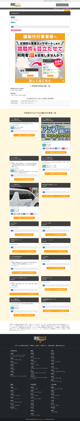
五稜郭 (20, 356)
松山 (53, 411)
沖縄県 (52, 410)
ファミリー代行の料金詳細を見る (55, 235)
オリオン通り (34, 358)
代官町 (35, 392)
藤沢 (35, 378)
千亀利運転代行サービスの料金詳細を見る (56, 311)
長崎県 (52, 394)
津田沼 (45, 368)
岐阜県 (52, 373)
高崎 (35, 361)
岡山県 (32, 394)
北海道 (11, 353)
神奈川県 (33, 376)
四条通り (13, 395)
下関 (33, 402)
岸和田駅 (20, 95)
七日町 (13, 372)
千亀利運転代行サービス (49, 299)
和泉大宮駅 (16, 95)
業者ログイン (44, 345)
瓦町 (33, 408)
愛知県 (52, 380)
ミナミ (15, 398)
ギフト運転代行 (14, 299)
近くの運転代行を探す (23, 345)
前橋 (33, 361)
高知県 (32, 413)
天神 (58, 388)
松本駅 (63, 371)
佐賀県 (52, 390)
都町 (53, 402)
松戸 (36, 368)
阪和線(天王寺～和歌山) (17, 88)
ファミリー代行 (46, 223)
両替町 (56, 378)
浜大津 (13, 392)
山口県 (32, 400)
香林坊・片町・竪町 (56, 361)
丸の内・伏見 (58, 381)
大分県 (52, 400)
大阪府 (63, 8)
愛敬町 (53, 392)
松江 (33, 392)
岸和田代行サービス (16, 240)
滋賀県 (11, 390)
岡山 (33, 395)
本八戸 (13, 359)
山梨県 (52, 367)
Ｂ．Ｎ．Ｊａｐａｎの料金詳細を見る (55, 251)
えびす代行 (13, 223)
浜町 (59, 395)
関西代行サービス (47, 278)
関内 (35, 377)
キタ (12, 398)
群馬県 (32, 360)
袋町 (60, 371)
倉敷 (35, 395)
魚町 (21, 402)
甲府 (53, 368)
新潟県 (52, 353)
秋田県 (11, 368)
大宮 (33, 365)
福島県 (11, 374)
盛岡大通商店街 (15, 363)
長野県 (52, 370)
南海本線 (13, 93)
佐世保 (56, 395)
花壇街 (36, 372)
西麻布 (33, 372)
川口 (35, 365)
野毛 (33, 377)
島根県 (32, 390)
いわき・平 (19, 376)
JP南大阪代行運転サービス (49, 184)
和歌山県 (12, 407)
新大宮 (13, 405)
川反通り (13, 369)
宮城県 (11, 365)
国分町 (13, 366)
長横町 (16, 359)
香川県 (32, 407)
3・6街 (20, 355)
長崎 (53, 395)
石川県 (52, 360)
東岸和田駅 (20, 90)
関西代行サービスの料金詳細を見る (56, 289)
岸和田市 (12, 17)
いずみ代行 (45, 256)
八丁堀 (33, 398)
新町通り (20, 359)
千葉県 (32, 367)
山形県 (11, 371)
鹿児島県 (53, 407)
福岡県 (52, 387)
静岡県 (52, 376)
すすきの (13, 355)
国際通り (56, 411)
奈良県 (11, 404)
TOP (16, 345)
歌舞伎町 (32, 374)
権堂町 (57, 371)
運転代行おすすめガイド (58, 8)
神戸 (18, 402)
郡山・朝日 (14, 376)
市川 (40, 368)
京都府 (11, 394)
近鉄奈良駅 (17, 405)
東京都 (32, 371)
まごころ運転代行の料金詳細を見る (56, 174)
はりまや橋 (37, 415)
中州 (55, 388)
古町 (53, 355)
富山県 (52, 357)
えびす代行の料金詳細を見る (24, 235)
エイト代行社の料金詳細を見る (24, 179)
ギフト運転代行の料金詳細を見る (24, 315)
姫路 (16, 402)
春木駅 (12, 95)
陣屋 (25, 376)
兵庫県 (11, 400)
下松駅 (16, 90)
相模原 (45, 377)
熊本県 (52, 397)
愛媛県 (32, 410)
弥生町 (36, 388)
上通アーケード (55, 398)
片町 (53, 365)
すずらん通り (13, 356)
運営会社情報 (51, 345)
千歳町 (60, 378)
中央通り (54, 371)
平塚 (40, 377)
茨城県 (32, 353)
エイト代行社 (14, 157)
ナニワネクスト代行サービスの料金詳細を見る (24, 294)
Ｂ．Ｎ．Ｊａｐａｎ (48, 240)
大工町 (33, 355)
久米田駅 (12, 90)
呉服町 (53, 378)
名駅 (54, 381)
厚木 (43, 377)
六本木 (40, 372)
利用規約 (32, 345)
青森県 (11, 358)
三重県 (11, 387)
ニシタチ (54, 405)
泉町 (39, 358)
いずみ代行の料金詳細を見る (56, 268)
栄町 (31, 369)
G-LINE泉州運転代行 (16, 256)
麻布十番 (43, 372)
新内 (12, 408)
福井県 (52, 363)
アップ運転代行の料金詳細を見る (24, 135)
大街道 (33, 411)
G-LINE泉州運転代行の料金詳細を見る (24, 273)
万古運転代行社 (14, 13)
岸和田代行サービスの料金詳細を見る (24, 251)
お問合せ (37, 345)
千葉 (43, 368)
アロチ (15, 408)
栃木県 (32, 357)
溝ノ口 (32, 378)
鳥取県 (32, 387)
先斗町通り (18, 395)
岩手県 (11, 361)
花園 (24, 355)
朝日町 (33, 388)
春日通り (56, 368)
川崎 (38, 377)
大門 (17, 356)
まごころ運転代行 (47, 157)
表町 (38, 395)
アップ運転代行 (14, 119)
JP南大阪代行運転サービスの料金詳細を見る (55, 196)
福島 (23, 376)
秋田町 (33, 405)
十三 (18, 398)
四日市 (13, 388)
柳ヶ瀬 (53, 374)
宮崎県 (52, 404)
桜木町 (53, 358)
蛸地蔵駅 (24, 95)
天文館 (53, 408)
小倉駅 (61, 388)
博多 (53, 388)
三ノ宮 (13, 402)
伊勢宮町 (39, 392)
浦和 (38, 365)
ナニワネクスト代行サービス (18, 278)
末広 (23, 356)
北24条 (17, 355)
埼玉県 (32, 363)
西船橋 (33, 368)
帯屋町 (33, 415)
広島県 (32, 397)
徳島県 (32, 404)
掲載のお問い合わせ (60, 345)
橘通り (57, 405)
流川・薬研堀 (37, 398)
